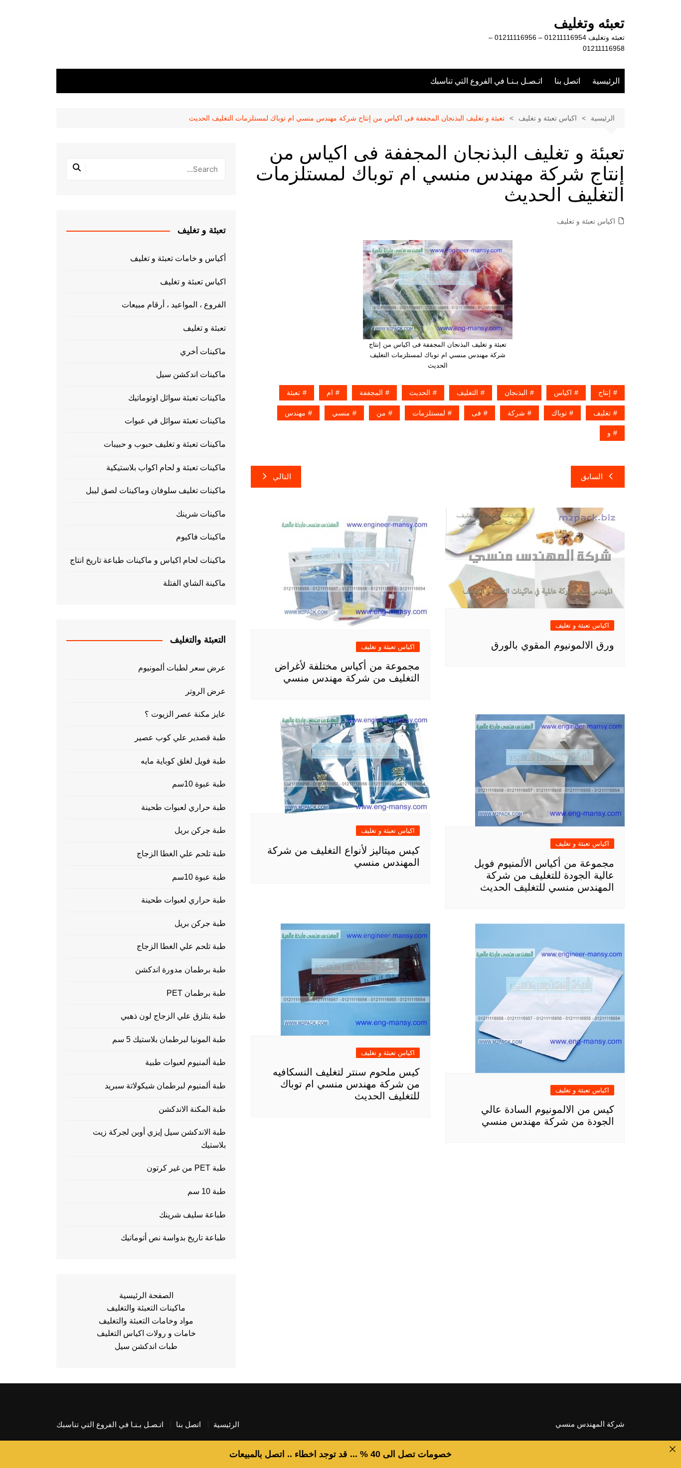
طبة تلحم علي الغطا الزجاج (181, 853)
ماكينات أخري (203, 351)
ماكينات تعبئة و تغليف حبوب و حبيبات (165, 444)
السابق (592, 476)
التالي (282, 476)
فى (476, 413)
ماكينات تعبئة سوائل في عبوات (175, 420)
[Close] (672, 1449)
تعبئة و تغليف (204, 328)
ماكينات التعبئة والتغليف (146, 1308)
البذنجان (516, 393)
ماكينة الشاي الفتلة (194, 583)
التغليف (467, 393)
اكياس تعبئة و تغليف (586, 221)
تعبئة (293, 393)
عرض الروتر (205, 691)
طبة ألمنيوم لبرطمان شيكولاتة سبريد (165, 1085)
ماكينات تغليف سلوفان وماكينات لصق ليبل (156, 490)
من (381, 413)
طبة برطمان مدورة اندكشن (180, 969)
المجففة (371, 393)
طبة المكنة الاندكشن (192, 1109)
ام (330, 393)
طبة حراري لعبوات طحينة (183, 807)
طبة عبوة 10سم (199, 784)
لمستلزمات (428, 413)
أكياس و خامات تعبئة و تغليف (178, 258)
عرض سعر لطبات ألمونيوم (182, 668)
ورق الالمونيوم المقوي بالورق (552, 645)
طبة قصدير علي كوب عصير (180, 737)
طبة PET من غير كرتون (186, 1168)
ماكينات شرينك (201, 514)
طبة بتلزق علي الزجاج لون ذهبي (173, 1016)
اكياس (563, 393)
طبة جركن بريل (200, 830)
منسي (341, 413)
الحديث (419, 393)
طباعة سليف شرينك (192, 1214)
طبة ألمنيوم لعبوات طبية (185, 1062)
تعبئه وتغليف (589, 23)
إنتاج (604, 393)
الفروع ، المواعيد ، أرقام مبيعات (174, 304)
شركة (516, 413)
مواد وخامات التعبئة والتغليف (146, 1321)
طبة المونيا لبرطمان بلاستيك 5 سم (169, 1039)
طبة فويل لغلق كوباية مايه (183, 761)
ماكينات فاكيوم (201, 537)
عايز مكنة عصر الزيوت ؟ (185, 714)
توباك (559, 413)
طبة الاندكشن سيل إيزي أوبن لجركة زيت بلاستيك (159, 1138)
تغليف (602, 413)
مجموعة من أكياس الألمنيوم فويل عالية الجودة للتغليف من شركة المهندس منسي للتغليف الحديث (544, 875)
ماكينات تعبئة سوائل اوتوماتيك (177, 398)
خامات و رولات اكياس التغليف (146, 1333)
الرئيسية (606, 81)
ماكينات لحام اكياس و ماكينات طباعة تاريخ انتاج (148, 560)
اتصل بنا (567, 81)
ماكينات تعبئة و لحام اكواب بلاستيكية (166, 467)
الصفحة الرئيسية (146, 1295)
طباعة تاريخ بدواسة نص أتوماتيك (173, 1237)
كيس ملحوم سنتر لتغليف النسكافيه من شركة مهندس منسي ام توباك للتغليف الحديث (346, 1084)
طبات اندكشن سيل (146, 1346)
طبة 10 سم (206, 1191)
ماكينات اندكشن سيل (191, 374)
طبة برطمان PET (196, 993)
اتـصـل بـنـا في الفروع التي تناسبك (486, 81)
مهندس (295, 413)
